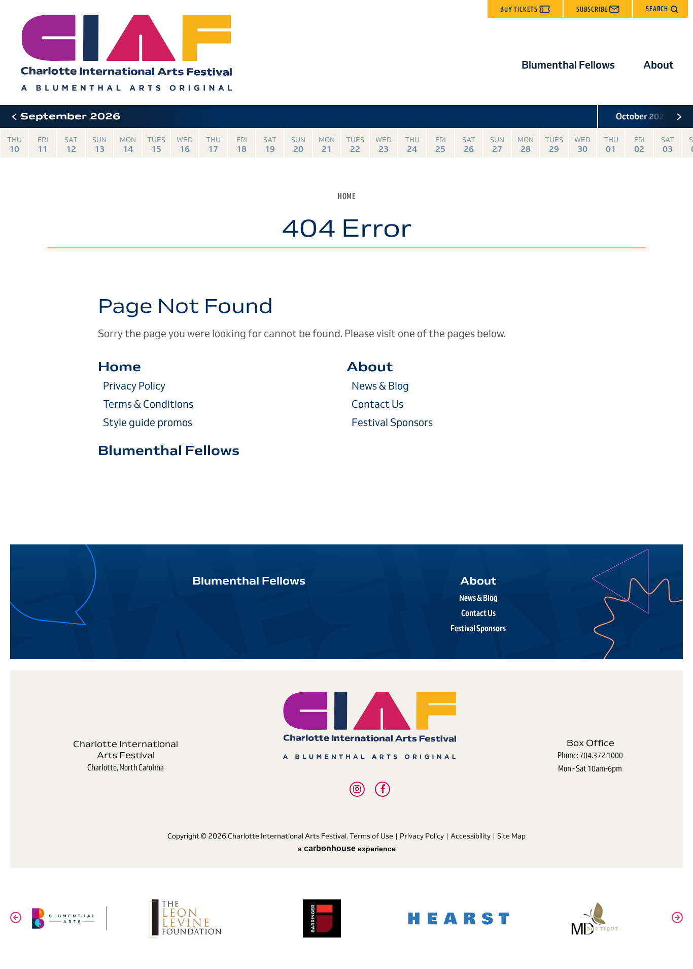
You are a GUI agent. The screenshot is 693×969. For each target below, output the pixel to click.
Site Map (511, 836)
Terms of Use (371, 836)
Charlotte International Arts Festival (126, 53)
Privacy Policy (134, 386)
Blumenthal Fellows (568, 65)
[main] (346, 319)
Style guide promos (147, 422)
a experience (347, 849)
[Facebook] (382, 789)
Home (346, 196)
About (658, 65)
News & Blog (380, 386)
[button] (660, 9)
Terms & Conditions (148, 404)
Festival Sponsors (392, 422)
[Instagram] (357, 789)
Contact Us (377, 404)
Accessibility (471, 836)
